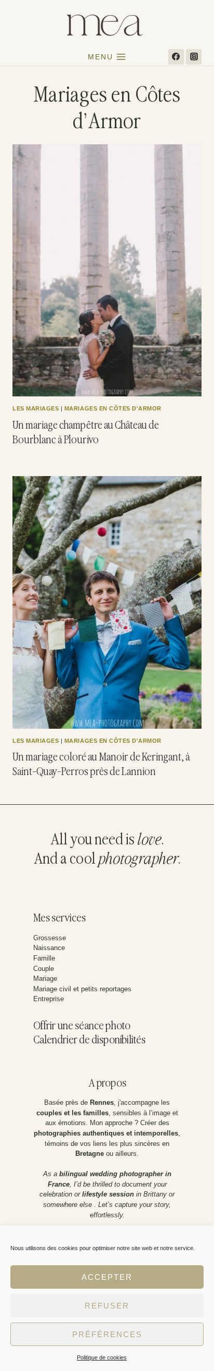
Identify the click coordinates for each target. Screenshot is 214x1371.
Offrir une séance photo (81, 1026)
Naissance (49, 948)
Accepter (107, 1277)
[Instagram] (194, 57)
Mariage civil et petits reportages (82, 989)
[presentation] (107, 270)
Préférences (107, 1334)
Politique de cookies (102, 1357)
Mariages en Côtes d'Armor (113, 408)
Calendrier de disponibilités (89, 1040)
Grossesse (49, 938)
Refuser (107, 1305)
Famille (44, 958)
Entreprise (48, 999)
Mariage (45, 978)
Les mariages (35, 408)
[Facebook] (176, 57)
